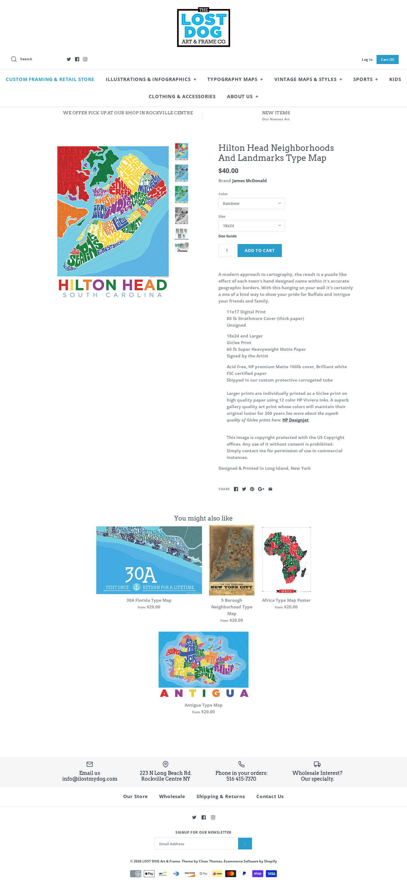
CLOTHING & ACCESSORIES (182, 96)
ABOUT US (243, 96)
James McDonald (249, 180)
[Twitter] (69, 59)
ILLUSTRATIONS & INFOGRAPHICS (151, 79)
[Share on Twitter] (244, 489)
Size (221, 216)
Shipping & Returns (221, 796)
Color (223, 193)
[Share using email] (270, 489)
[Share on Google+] (261, 489)
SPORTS (365, 79)
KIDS (395, 79)
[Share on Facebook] (236, 489)
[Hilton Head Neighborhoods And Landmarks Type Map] (113, 222)
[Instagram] (85, 59)
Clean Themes (210, 861)
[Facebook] (77, 59)
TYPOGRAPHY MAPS (235, 79)
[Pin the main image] (252, 489)
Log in (367, 59)
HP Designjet (295, 420)
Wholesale (172, 796)
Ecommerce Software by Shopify (250, 861)
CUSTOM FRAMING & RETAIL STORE (50, 79)
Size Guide (227, 236)
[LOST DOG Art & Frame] (203, 9)
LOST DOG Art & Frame (161, 861)
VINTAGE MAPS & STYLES (308, 79)
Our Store (135, 796)
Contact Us (270, 796)
